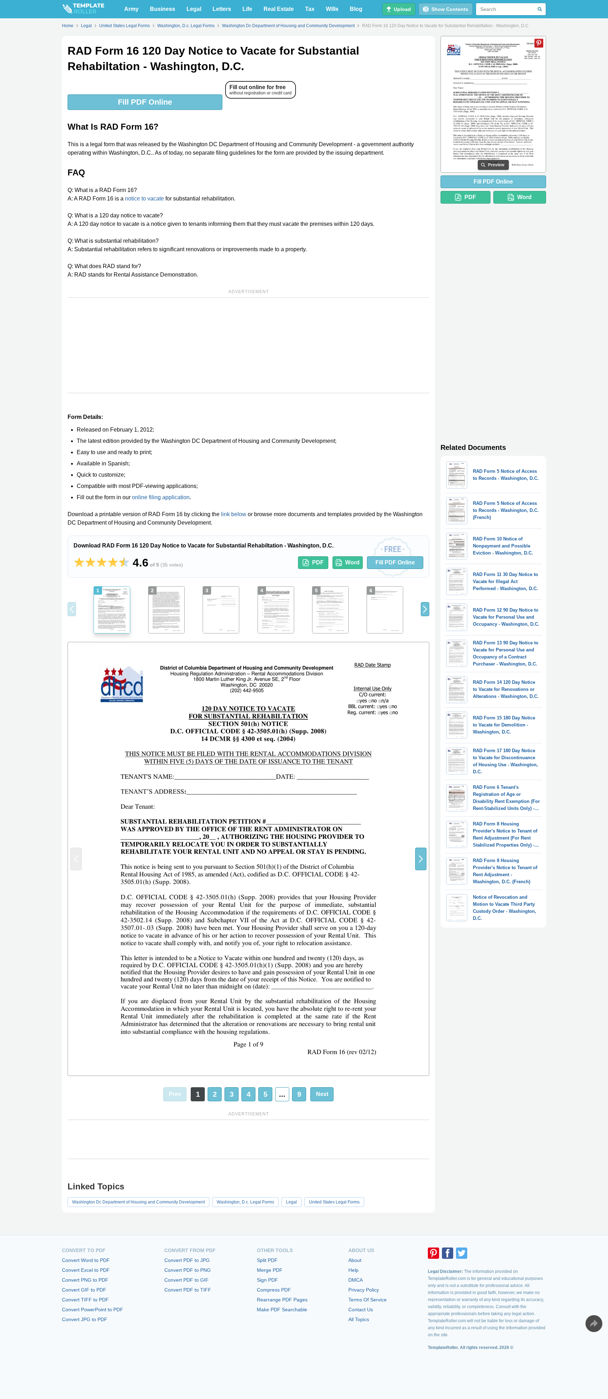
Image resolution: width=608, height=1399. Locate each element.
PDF (318, 562)
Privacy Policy (363, 1290)
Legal (193, 9)
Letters (222, 9)
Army (131, 9)
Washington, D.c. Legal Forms (245, 1202)
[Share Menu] (593, 1323)
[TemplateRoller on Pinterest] (433, 1253)
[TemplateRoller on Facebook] (447, 1253)
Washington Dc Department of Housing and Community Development (138, 1202)
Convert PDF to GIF (186, 1280)
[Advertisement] (248, 345)
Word (352, 562)
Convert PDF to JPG (187, 1260)
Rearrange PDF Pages (282, 1299)
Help (353, 1270)
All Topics (358, 1319)
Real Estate (279, 9)
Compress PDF (274, 1290)
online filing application (161, 497)
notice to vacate (144, 199)
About (354, 1260)
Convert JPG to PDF (84, 1319)
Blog (356, 9)
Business (162, 9)
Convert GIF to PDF (84, 1290)
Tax (310, 9)
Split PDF (267, 1260)
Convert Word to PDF (86, 1260)
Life (247, 9)
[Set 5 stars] (124, 562)
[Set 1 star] (79, 562)
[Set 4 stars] (113, 562)
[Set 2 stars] (90, 562)
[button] (425, 609)
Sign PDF (267, 1280)
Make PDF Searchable (282, 1309)
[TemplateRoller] (83, 9)
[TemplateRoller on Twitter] (461, 1253)
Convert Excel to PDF (86, 1270)
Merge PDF (270, 1270)
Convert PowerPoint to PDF (92, 1309)
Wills (332, 9)
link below (233, 514)
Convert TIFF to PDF (85, 1299)
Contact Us (360, 1309)
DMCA (355, 1280)
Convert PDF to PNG (187, 1270)
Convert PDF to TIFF (187, 1290)
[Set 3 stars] (101, 562)
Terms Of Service (367, 1299)
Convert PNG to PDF (85, 1280)
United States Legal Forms (334, 1202)
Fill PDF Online (145, 102)
